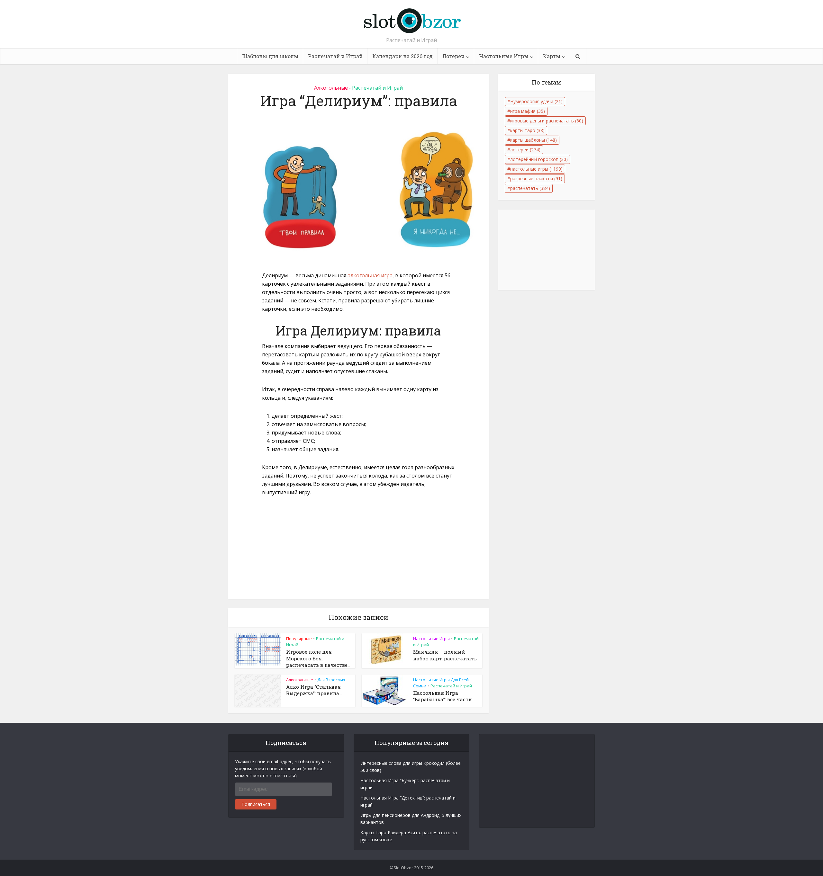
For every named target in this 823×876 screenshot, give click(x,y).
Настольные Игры (504, 56)
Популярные (299, 638)
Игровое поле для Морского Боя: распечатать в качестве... (318, 658)
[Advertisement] (358, 551)
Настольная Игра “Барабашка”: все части (442, 696)
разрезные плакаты (536, 178)
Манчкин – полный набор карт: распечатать (445, 654)
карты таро (527, 130)
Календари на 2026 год (402, 56)
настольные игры (536, 169)
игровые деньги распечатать (546, 121)
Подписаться (255, 804)
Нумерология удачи (536, 101)
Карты (551, 56)
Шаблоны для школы (270, 56)
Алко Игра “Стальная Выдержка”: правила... (314, 690)
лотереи (525, 150)
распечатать (530, 188)
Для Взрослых (331, 680)
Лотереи (453, 56)
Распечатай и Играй (335, 56)
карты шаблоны (533, 140)
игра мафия (527, 111)
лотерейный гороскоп (539, 159)
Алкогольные (331, 87)
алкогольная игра (370, 275)
